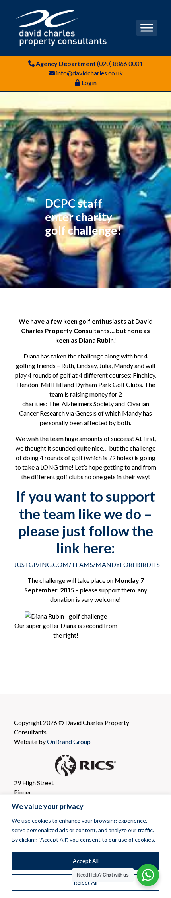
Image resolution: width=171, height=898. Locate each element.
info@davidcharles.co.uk (89, 73)
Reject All (85, 882)
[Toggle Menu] (146, 27)
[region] (85, 846)
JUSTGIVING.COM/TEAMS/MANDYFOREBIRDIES (87, 564)
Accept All (86, 861)
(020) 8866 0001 (120, 63)
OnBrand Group (69, 741)
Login (89, 82)
